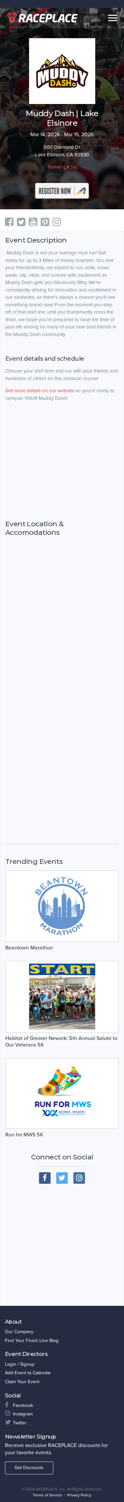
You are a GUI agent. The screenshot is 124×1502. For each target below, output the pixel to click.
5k (73, 167)
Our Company (19, 1331)
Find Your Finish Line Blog (32, 1340)
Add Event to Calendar (28, 1373)
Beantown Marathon (29, 948)
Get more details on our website (39, 391)
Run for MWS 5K (24, 1134)
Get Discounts (29, 1467)
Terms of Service (47, 1495)
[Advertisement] (62, 473)
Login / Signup (19, 1364)
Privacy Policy (79, 1495)
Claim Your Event (22, 1382)
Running (56, 167)
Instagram (23, 1414)
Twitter (19, 1423)
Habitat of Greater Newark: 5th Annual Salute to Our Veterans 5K (61, 1041)
